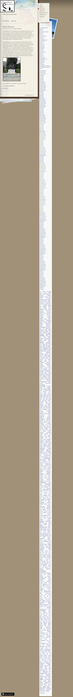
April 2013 (42, 275)
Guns (49, 462)
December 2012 (43, 281)
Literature (48, 508)
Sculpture (41, 606)
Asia (43, 328)
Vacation (49, 657)
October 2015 (42, 235)
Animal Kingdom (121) (44, 27)
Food (46, 429)
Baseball (42, 334)
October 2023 (42, 104)
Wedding (41, 676)
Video (49, 664)
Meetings (42, 521)
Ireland (41, 488)
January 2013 (42, 279)
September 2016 (43, 220)
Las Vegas (47, 499)
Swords (41, 638)
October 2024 (42, 88)
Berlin (44, 337)
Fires (44, 426)
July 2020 (41, 157)
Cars (44, 356)
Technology (42, 640)
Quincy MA (48, 584)
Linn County (42, 508)
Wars (40, 671)
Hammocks (42, 465)
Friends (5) (42, 45)
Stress (47, 633)
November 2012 (43, 282)
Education (41, 412)
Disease (41, 405)
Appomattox (48, 325)
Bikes (49, 340)
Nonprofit (48, 554)
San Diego (42, 600)
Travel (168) (42, 64)
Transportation (47, 649)
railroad (41, 587)
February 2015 (42, 246)
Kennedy (45, 495)
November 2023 (43, 103)
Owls (49, 563)
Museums (42, 538)
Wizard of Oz (47, 683)
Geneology (41, 442)
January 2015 (42, 247)
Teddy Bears (48, 640)
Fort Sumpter (43, 430)
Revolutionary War (45, 592)
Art (40, 328)
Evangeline (42, 419)
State (44, 628)
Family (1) (41, 42)
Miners (49, 525)
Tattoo (46, 638)
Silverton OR (49, 616)
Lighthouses (42, 507)
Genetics (48, 446)
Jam (44, 488)
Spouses (48, 627)
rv (44, 599)
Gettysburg (42, 450)
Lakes (44, 498)
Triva (40, 652)
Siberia (49, 615)
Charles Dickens (45, 365)
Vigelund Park (47, 665)
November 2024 (43, 86)
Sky (45, 618)
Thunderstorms (42, 648)
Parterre (49, 565)
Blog (44, 345)
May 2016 (41, 225)
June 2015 (42, 240)
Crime (41, 393)
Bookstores (45, 348)
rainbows (48, 587)
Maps (41, 516)
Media (49, 518)
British (49, 349)
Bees (47, 335)
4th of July (48, 303)
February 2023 (42, 115)
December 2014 (43, 248)
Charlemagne (47, 363)
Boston (45, 349)
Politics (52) (42, 60)
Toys (49, 648)
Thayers (47, 643)
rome (41, 596)
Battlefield (48, 334)
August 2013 (42, 270)
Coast (45, 377)
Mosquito (48, 532)
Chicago (41, 367)
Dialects (49, 400)
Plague (45, 573)
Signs (41, 616)
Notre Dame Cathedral (44, 557)
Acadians (42, 309)
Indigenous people (43, 485)
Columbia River (43, 381)
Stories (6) (42, 63)
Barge (49, 332)
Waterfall (49, 673)
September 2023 (43, 106)
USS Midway (45, 657)
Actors (46, 309)
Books (48, 347)
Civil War (48, 375)
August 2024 (42, 91)
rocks (49, 594)
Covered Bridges (46, 389)
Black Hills (45, 344)
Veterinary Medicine (45, 663)
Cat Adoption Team (44, 358)
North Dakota (43, 556)
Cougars (48, 387)
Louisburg (48, 514)
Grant (49, 459)
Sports (41, 627)
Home (26, 95)
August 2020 (42, 156)
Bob (44, 347)
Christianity (42, 370)
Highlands (48, 469)
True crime (42, 654)
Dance (44, 397)
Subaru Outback (45, 634)
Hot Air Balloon (47, 478)
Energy (49, 415)
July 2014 (41, 255)
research (45, 590)
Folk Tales (42, 429)
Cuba (41, 395)
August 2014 (42, 254)
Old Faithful (46, 560)
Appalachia (48, 324)
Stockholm (41, 631)
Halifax (41, 464)
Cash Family (48, 356)
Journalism (45, 492)
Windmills (48, 679)
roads (45, 594)
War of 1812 (48, 670)
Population (48, 575)
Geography (42, 448)
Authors (41, 330)
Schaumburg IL (43, 602)
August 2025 (42, 74)
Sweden (44, 637)
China (49, 369)
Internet (46, 487)
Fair (44, 420)
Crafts (44, 392)
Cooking (48, 386)
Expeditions (48, 419)
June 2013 (42, 273)
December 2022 (43, 118)
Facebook (42, 297)
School (49, 602)
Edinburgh (48, 410)
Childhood (48, 294)
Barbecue (45, 332)
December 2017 (43, 199)
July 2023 (41, 108)
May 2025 (41, 78)
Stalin (41, 628)
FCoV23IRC (42, 425)
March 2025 (42, 81)
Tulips (47, 654)
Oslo (40, 563)
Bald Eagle (42, 331)
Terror (49, 642)
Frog (46, 438)
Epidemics (42, 418)
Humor (48, 479)
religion (41, 590)
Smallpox (48, 618)
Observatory (48, 558)
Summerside (48, 302)
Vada (40, 658)
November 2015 (43, 233)
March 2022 (42, 130)
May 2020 (41, 160)
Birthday (42, 342)
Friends (41, 438)
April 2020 (42, 161)
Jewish (41, 489)
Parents (44, 566)
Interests (19, 28)
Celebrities (42, 362)
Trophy (49, 652)
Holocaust (48, 474)
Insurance (41, 487)
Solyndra (44, 621)
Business (48, 351)
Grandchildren (46, 458)
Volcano (45, 668)
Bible (41, 340)
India (41, 484)
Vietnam (41, 665)
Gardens (42, 441)
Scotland (41, 302)
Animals (42, 320)
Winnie (41, 683)
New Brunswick (43, 301)
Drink (44, 407)
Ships (47, 613)
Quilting (44, 584)
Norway (48, 556)
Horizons (41, 477)
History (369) (42, 46)
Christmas (47, 370)
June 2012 (42, 289)
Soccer (49, 619)
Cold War (42, 379)
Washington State (43, 673)
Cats (45, 361)
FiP (47, 425)
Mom (49, 527)
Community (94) (43, 35)
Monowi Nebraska (43, 529)
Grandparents (43, 459)
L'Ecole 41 (47, 496)
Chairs (44, 294)
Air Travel (42, 291)
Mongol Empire (43, 528)
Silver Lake (44, 616)
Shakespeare (43, 610)
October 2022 (42, 120)
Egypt (49, 412)
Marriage (44, 516)
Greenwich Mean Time (44, 462)
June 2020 (42, 159)
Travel (15, 28)
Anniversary (47, 323)
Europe (48, 418)
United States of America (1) (45, 67)
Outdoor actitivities (45, 563)
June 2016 (42, 224)
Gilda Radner (45, 453)
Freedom (41, 436)
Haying (48, 468)
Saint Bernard (48, 599)
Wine (41, 681)
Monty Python (43, 531)
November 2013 (43, 266)
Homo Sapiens (47, 475)
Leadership (42, 502)
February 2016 (42, 229)
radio (49, 585)
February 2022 (42, 131)
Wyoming (42, 689)
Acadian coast (46, 308)
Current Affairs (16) (43, 40)
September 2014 (43, 252)
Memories (42, 522)
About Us (42, 7)
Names (45, 539)
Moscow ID (45, 532)
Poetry (49, 574)
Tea (49, 638)
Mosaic (41, 532)
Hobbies (48, 472)
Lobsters (41, 511)
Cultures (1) (42, 38)
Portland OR (43, 577)
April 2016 (42, 226)
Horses (41, 478)
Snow (46, 619)
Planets (48, 573)
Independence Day (45, 482)
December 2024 (43, 85)
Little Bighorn (43, 509)
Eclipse (41, 410)
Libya (40, 505)
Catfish (41, 361)
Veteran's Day (47, 661)
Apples (41, 325)
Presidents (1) (42, 61)
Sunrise (41, 636)
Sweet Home (48, 637)
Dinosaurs (41, 403)
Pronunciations (42, 581)
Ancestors (41, 317)
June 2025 (42, 77)
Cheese (48, 366)
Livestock (48, 509)
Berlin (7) (41, 30)
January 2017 (42, 214)
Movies (46, 299)
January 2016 (42, 231)
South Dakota (43, 622)
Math (45, 518)
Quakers (45, 583)
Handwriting (46, 465)
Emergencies (42, 415)
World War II (43, 688)
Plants (41, 574)
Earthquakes (45, 409)
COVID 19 (42, 390)
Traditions (42, 649)
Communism (48, 383)
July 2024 (41, 92)
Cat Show (48, 359)
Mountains (42, 534)
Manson (49, 515)
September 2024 (43, 89)
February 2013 (42, 278)
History (41, 471)
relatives (49, 588)
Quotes (46, 585)
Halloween (48, 464)
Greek (49, 461)
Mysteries (41, 539)
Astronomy (48, 328)
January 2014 (42, 263)
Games (44, 439)
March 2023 (42, 114)
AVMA (45, 330)
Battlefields (42, 335)
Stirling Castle (44, 630)
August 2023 (42, 107)
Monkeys (48, 528)
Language (42, 499)
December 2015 (43, 232)
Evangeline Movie (44, 12)
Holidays (42, 474)
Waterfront (41, 675)
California (48, 352)
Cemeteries (48, 362)
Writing (48, 688)
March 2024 (42, 97)
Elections (42, 413)
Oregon (44, 561)
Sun (49, 634)
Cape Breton (47, 355)
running (45, 597)
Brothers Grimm (43, 351)
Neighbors (42, 548)
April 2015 (42, 243)
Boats (41, 347)
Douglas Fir (42, 406)
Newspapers (42, 554)
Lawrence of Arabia (45, 501)
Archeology (42, 327)
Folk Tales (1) (42, 44)
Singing (41, 618)
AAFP (45, 305)
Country (41, 389)
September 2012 (43, 285)
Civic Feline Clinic (45, 374)
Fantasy (49, 422)
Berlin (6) (41, 29)
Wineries (45, 681)
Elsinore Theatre (47, 413)
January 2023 (42, 116)
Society (41, 621)
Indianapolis (47, 484)
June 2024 (42, 93)
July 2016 (41, 222)
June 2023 (42, 110)
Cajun (41, 352)
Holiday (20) (42, 48)
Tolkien (47, 648)
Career (41, 356)
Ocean (41, 560)
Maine (45, 515)
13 (42, 305)
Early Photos (48, 407)
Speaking (49, 625)
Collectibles (48, 379)
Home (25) (42, 49)
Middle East (47, 524)
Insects (48, 485)
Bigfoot (45, 340)
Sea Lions (45, 606)
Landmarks (48, 498)
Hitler (41, 472)
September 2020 (43, 154)
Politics (41, 576)
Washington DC (47, 672)
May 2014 (41, 258)
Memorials (11, 86)
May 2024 (41, 95)
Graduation (41, 456)
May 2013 (41, 274)
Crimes (45, 393)
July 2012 (41, 288)
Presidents (42, 578)
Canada (45, 292)
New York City (43, 553)
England (48, 295)
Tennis (41, 642)
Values (43, 658)
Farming (42, 423)
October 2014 (42, 251)
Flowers (46, 428)
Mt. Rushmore (45, 535)
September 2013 (43, 269)
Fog (49, 428)
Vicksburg (42, 664)
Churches (41, 295)
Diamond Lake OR (45, 402)
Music (49, 299)
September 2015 (43, 236)
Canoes (41, 355)
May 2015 (41, 241)
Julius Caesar (47, 494)
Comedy (48, 381)
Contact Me (14, 100)
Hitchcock (48, 471)
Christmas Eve (43, 372)
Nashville (46, 541)
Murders (49, 537)
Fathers (48, 423)
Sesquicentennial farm (45, 609)
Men (46, 522)
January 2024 (42, 100)
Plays (45, 574)
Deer (47, 399)
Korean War (42, 496)
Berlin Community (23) (44, 31)
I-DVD (45, 481)
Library (49, 504)
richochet (41, 594)
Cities (46, 373)
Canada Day (47, 354)
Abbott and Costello (45, 305)
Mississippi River (43, 527)
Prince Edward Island (45, 579)
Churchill (41, 373)
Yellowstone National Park (45, 690)
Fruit (49, 438)
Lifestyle (48, 505)
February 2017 (42, 213)
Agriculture (48, 310)
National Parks (43, 544)
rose (47, 596)
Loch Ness (45, 511)
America (48, 313)
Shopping (45, 615)
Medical (41, 519)
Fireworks (48, 426)
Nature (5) (42, 55)
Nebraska (48, 547)
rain (44, 587)
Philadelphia (42, 570)
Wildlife (41, 679)
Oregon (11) (42, 56)
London (44, 512)
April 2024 (42, 96)
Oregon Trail (48, 561)
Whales (48, 676)
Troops (47, 652)
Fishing (41, 428)
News (49, 553)
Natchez (49, 542)
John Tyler (45, 491)
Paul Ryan (42, 567)
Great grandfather (43, 461)
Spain (45, 625)
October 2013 (42, 267)
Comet (41, 383)
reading (48, 301)
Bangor (7, 86)
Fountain (46, 433)
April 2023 (42, 112)
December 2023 (43, 101)
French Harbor (48, 436)
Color (41, 380)
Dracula (41, 407)
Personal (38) (42, 57)
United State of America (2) (45, 65)
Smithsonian (41, 619)
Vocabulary (41, 668)
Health (41, 469)
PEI (49, 567)
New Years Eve (47, 551)
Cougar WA (42, 387)
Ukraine (45, 655)
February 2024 (42, 99)
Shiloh (44, 612)
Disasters (48, 403)
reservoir (49, 590)
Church (48, 372)
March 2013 (42, 277)
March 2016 (42, 228)
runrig (49, 597)
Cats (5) (41, 34)
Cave (49, 361)
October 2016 (42, 218)
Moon (49, 531)
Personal (48, 568)
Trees (49, 651)
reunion (42, 591)
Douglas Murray (47, 406)
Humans (41, 479)
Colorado (48, 380)
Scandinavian (48, 600)
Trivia (43, 652)
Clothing (48, 376)
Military (41, 525)
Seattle (48, 607)
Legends (45, 504)
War (44, 670)
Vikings (41, 667)
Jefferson (48, 488)
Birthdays (48, 342)
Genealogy (48, 441)
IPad (49, 487)
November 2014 (43, 250)
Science (42, 603)
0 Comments (5, 88)
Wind (44, 679)
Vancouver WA (44, 660)
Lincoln (48, 507)
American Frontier (45, 316)
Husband (42, 481)
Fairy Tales (48, 420)
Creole (49, 391)
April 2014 (42, 259)
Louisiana (42, 515)
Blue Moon (48, 345)
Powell (49, 577)
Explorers (41, 420)
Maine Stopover (8, 26)
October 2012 (42, 284)
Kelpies (41, 495)
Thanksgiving (43, 643)
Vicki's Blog (13, 21)
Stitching (48, 630)
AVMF (49, 330)
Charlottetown (42, 366)
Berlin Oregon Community (45, 337)
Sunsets (48, 636)
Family (46, 297)
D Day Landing (45, 396)
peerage (46, 567)
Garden (48, 439)
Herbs (45, 469)
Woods (45, 685)
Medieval (48, 519)
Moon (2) (41, 53)
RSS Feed (43, 693)
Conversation (43, 386)
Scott (49, 604)
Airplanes (42, 312)
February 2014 (42, 262)
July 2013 (41, 271)
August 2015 (42, 237)
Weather (48, 675)
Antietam (41, 324)
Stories (48, 631)
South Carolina (48, 621)
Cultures (45, 395)
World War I (46, 686)
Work (41, 686)
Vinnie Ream (47, 667)
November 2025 (43, 70)
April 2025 (42, 80)
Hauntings (44, 468)
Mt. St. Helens (45, 536)
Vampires (45, 658)
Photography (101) (43, 59)
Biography (42, 341)
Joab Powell (45, 489)
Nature (46, 545)
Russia (41, 599)
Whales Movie (43, 14)
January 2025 (42, 84)
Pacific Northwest (43, 564)
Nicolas (45, 554)
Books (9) (41, 33)
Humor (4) (42, 50)
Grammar (46, 456)
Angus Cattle (47, 318)
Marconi (48, 298)
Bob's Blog (42, 10)
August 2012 (42, 286)
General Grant (46, 445)
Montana (48, 529)
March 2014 (42, 260)
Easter (49, 409)
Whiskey (41, 678)
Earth (41, 409)
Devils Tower (44, 400)
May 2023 (41, 111)
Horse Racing (48, 476)
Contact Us (42, 16)
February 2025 (42, 82)
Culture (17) (42, 37)
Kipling (49, 495)
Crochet (49, 393)
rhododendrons (47, 593)
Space (45, 624)
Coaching (41, 377)
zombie (47, 691)
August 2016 (42, 221)
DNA (45, 405)
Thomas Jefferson (47, 646)
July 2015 (41, 239)
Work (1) (41, 68)
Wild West (48, 678)
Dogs (49, 405)
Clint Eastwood (43, 376)
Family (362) (42, 41)
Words (49, 685)
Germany (48, 449)
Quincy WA (42, 585)
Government (47, 455)
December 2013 (43, 265)
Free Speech (47, 435)
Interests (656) (42, 52)
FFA (45, 425)
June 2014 (42, 256)
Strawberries (42, 633)
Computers (42, 384)
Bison (41, 344)
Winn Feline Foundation (45, 681)
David (44, 399)
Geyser (45, 452)
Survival (41, 637)
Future (41, 439)
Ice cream (48, 481)
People (41, 568)
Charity (41, 363)
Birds (49, 341)
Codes (49, 377)
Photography (43, 571)
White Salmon (42, 303)
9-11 (40, 305)
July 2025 (41, 76)
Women (41, 685)
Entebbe (49, 416)
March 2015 (42, 244)
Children (45, 369)
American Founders (45, 314)
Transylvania (41, 650)
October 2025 (42, 72)
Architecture (48, 327)
